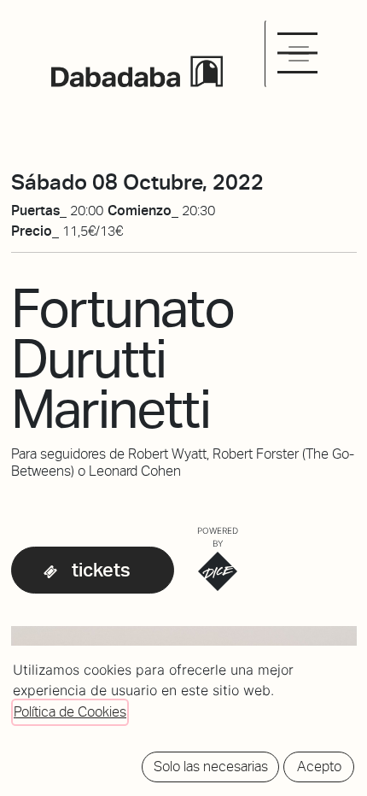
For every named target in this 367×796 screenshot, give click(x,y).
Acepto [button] (319, 766)
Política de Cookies (70, 712)
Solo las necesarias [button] (211, 766)
